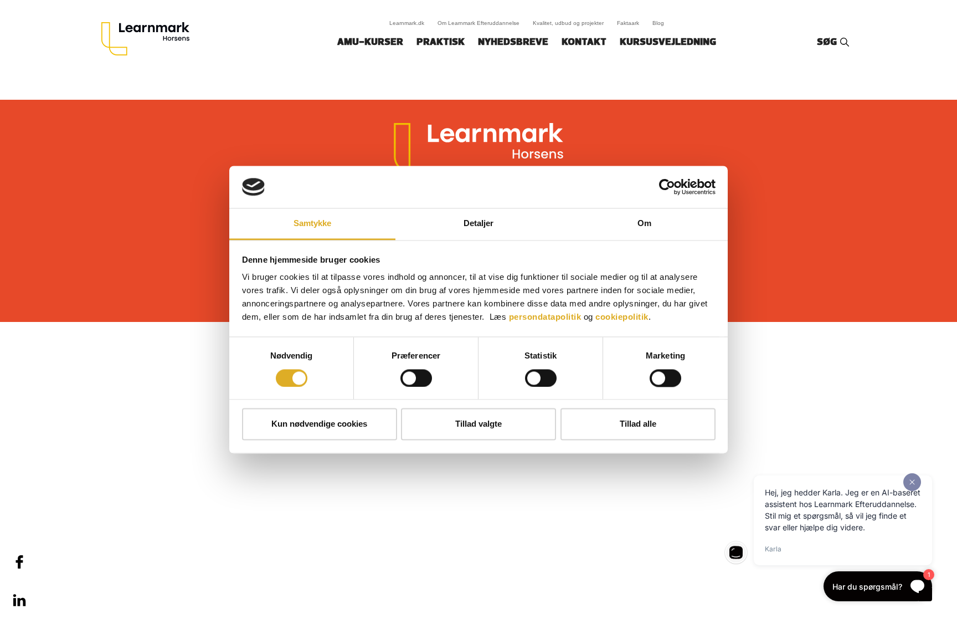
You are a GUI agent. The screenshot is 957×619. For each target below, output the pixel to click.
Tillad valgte (478, 424)
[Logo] (149, 38)
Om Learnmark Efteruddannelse (478, 23)
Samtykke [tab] (313, 223)
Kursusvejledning (668, 43)
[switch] (416, 378)
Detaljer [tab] (479, 223)
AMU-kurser (370, 43)
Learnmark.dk (406, 23)
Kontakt (584, 43)
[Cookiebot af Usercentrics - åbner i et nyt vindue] (667, 186)
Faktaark (628, 23)
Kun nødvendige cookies (319, 424)
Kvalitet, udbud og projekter (568, 23)
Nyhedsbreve (513, 43)
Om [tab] (644, 223)
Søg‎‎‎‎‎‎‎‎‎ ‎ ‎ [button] (828, 43)
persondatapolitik (545, 317)
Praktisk (440, 43)
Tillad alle (638, 424)
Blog (658, 23)
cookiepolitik (622, 317)
